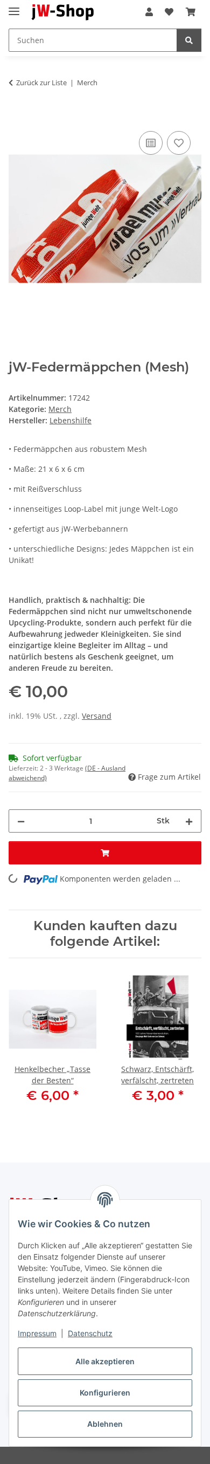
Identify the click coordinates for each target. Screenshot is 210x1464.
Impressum (37, 1333)
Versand (96, 716)
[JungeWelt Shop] (63, 12)
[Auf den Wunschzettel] (179, 143)
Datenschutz (90, 1333)
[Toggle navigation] (14, 6)
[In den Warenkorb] (17, 116)
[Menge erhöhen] (189, 821)
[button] (149, 12)
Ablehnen (105, 1423)
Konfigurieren (105, 1392)
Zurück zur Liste (41, 82)
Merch (60, 409)
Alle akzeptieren (105, 1361)
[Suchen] (189, 40)
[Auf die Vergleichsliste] (151, 143)
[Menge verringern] (21, 821)
